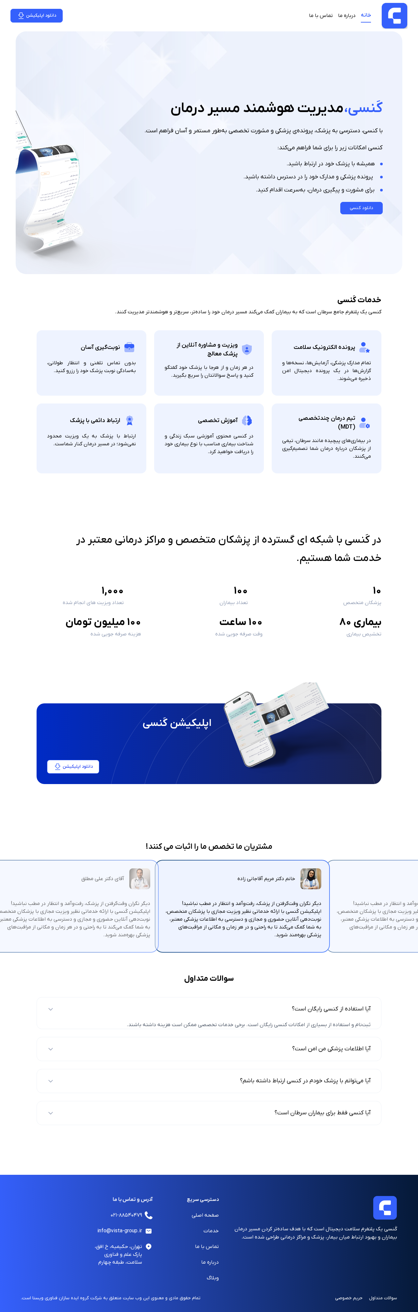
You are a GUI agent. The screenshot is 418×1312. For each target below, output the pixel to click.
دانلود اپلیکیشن (41, 15)
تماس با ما (321, 15)
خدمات (211, 1231)
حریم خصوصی (348, 1298)
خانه (366, 15)
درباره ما (347, 15)
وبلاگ (213, 1278)
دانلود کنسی (361, 208)
